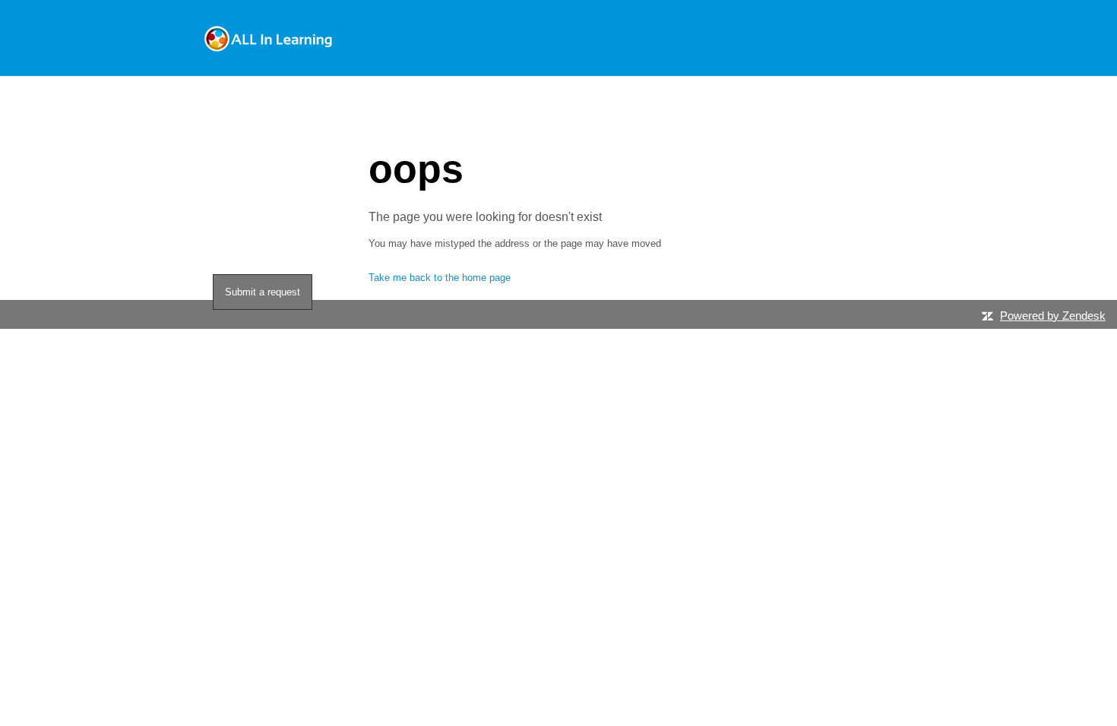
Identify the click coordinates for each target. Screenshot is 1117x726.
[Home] (269, 38)
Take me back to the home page (440, 277)
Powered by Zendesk (1053, 315)
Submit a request (262, 292)
